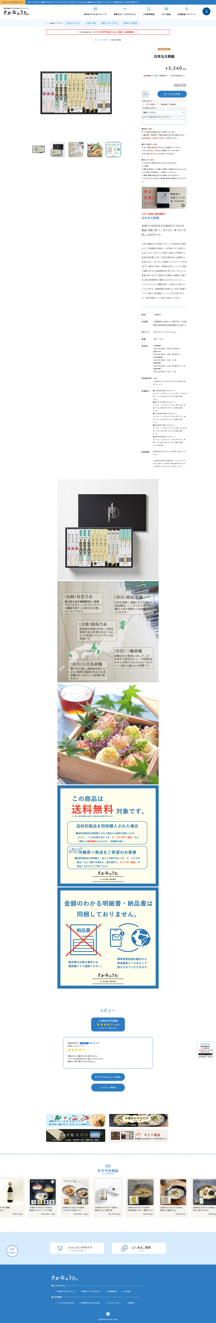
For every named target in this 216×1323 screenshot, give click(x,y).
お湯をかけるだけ (73, 23)
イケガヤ (105, 40)
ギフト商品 (126, 1291)
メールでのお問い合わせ (66, 1303)
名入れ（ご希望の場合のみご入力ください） (156, 117)
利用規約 (131, 1303)
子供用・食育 (91, 23)
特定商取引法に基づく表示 (90, 1303)
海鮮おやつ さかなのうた (91, 1291)
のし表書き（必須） (149, 108)
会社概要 (58, 1297)
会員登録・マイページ (187, 14)
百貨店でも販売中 (131, 23)
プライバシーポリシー (114, 1303)
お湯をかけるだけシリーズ (66, 1291)
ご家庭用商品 (112, 1291)
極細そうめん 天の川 (110, 23)
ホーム (97, 40)
